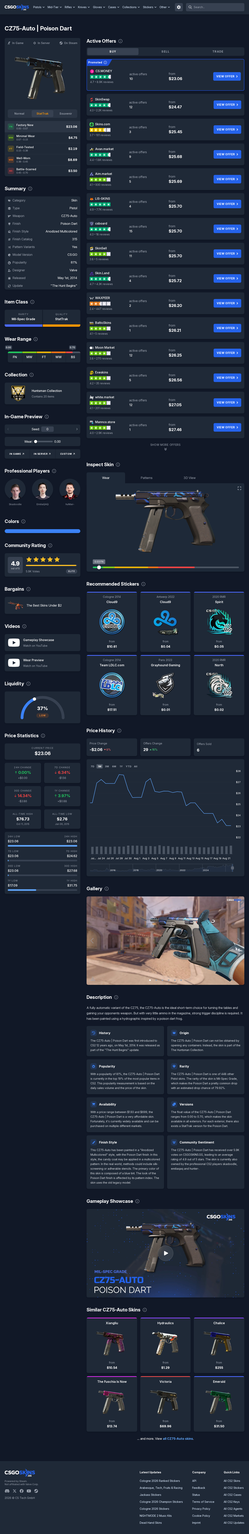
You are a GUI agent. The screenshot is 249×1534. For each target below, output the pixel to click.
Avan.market (104, 149)
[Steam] (37, 1491)
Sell (165, 51)
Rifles (68, 7)
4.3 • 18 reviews (100, 234)
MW (29, 357)
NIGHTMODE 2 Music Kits (156, 1515)
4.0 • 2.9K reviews (101, 433)
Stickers (148, 7)
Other (163, 7)
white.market (104, 397)
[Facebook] (23, 1491)
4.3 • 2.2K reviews (101, 110)
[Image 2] (156, 980)
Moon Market (105, 347)
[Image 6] (181, 980)
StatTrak (42, 113)
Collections (129, 7)
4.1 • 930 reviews (100, 184)
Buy (113, 51)
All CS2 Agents (233, 1508)
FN (15, 357)
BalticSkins (103, 323)
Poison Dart (68, 224)
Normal (19, 113)
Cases (112, 7)
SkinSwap (102, 99)
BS (73, 357)
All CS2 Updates (234, 1522)
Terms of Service (203, 1501)
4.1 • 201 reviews (100, 408)
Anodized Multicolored (61, 231)
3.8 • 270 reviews (101, 358)
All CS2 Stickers (234, 1487)
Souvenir (66, 113)
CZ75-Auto (69, 216)
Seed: (36, 429)
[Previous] (8, 429)
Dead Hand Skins (151, 1522)
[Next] (77, 429)
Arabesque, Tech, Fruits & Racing (161, 1487)
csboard (101, 223)
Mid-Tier (53, 7)
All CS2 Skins (232, 1480)
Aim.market (103, 174)
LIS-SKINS (102, 199)
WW (58, 357)
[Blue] (42, 531)
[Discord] (9, 1491)
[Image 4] (168, 980)
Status (196, 1494)
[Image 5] (175, 980)
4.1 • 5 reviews (99, 333)
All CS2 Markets (234, 1515)
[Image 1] (150, 980)
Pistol (73, 208)
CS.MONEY (104, 71)
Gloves (97, 7)
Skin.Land (102, 273)
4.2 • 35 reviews (100, 383)
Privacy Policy (201, 1508)
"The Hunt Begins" (64, 286)
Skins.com (102, 124)
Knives (82, 7)
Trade (218, 51)
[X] (16, 1491)
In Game (18, 43)
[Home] (18, 7)
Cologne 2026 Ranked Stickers (160, 1480)
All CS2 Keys (232, 1501)
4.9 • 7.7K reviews (101, 209)
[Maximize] (239, 488)
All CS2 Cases (232, 1494)
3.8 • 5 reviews (99, 259)
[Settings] (179, 7)
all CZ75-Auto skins (178, 1439)
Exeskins (101, 372)
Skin (74, 200)
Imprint (196, 1522)
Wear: (28, 441)
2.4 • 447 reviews (101, 308)
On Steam (70, 43)
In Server (44, 43)
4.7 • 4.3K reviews (101, 284)
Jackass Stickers (150, 1494)
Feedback (198, 1487)
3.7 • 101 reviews (100, 135)
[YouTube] (30, 1491)
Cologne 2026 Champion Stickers (161, 1501)
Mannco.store (105, 422)
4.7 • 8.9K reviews (101, 82)
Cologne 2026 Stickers (154, 1508)
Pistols (37, 7)
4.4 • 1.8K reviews (101, 160)
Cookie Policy (201, 1515)
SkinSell (101, 248)
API (194, 1480)
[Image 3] (162, 980)
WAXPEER (102, 298)
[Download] (92, 978)
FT (44, 357)
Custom (66, 453)
